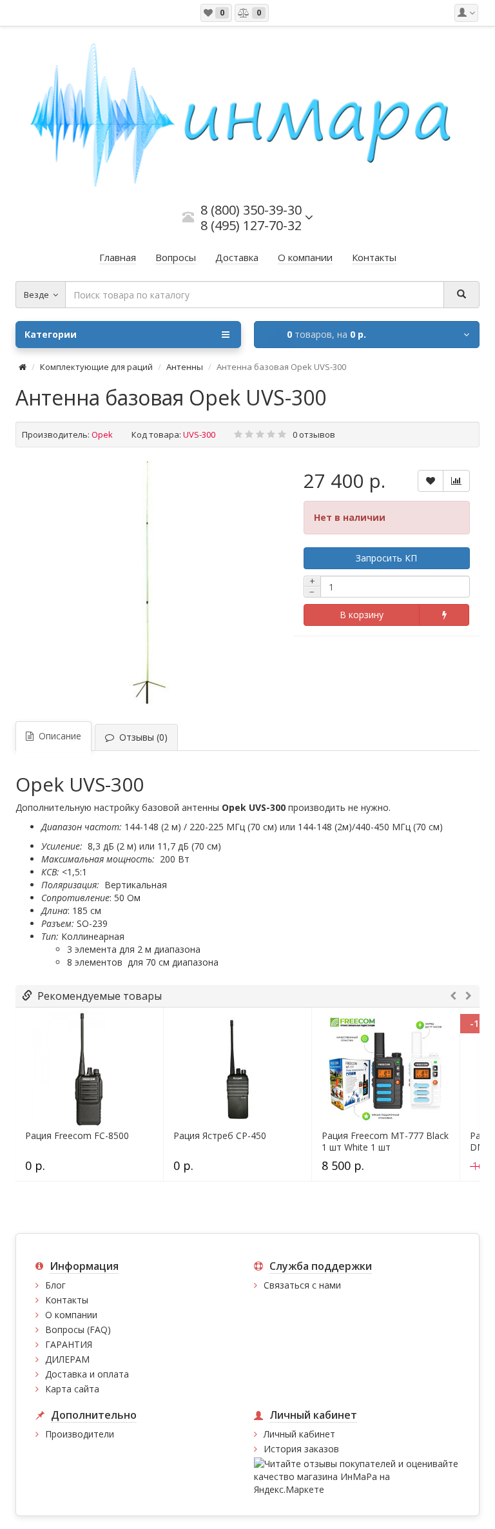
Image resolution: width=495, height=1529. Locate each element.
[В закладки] (430, 481)
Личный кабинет (299, 1434)
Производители (79, 1434)
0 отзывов (314, 434)
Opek (102, 434)
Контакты (66, 1300)
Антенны (184, 367)
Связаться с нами (302, 1285)
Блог (55, 1285)
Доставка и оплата (87, 1374)
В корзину (361, 615)
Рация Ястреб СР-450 (219, 1136)
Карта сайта (72, 1389)
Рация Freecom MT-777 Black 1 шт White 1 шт (385, 1141)
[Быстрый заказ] (444, 615)
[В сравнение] (456, 481)
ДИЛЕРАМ (67, 1359)
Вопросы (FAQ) (78, 1329)
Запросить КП (386, 558)
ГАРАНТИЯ (68, 1344)
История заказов (301, 1449)
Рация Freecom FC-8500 (77, 1136)
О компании (71, 1315)
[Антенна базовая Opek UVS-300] (148, 582)
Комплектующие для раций (96, 367)
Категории (50, 334)
